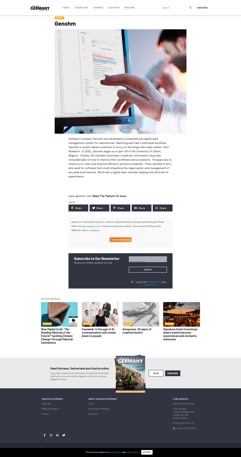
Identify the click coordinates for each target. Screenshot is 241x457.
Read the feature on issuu (109, 196)
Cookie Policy (150, 284)
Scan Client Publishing (98, 409)
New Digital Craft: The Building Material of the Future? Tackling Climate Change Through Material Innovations (57, 335)
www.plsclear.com (90, 226)
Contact (45, 414)
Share (78, 208)
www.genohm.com (80, 196)
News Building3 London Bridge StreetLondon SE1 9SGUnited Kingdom (183, 413)
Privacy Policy (154, 282)
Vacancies (93, 414)
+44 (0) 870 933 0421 (186, 428)
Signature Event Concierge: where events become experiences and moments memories (180, 334)
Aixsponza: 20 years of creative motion (136, 330)
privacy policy (115, 452)
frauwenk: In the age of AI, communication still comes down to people (99, 332)
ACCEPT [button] (147, 452)
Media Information (50, 409)
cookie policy (132, 452)
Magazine (129, 7)
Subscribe (202, 8)
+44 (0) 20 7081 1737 (185, 423)
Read (156, 373)
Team (90, 403)
